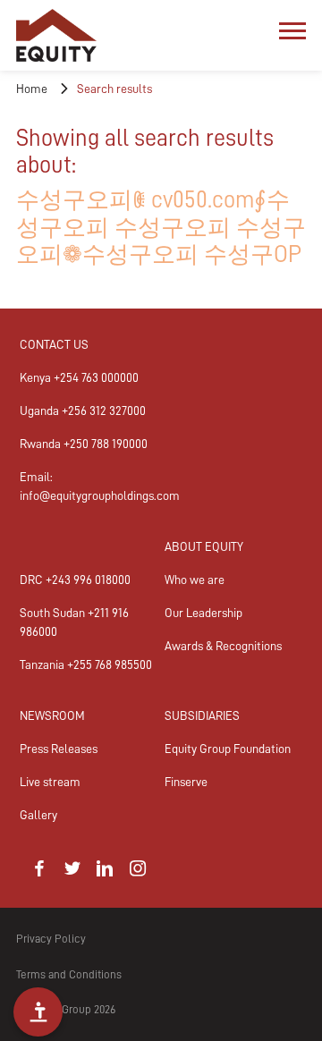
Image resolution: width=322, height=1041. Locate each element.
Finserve (186, 781)
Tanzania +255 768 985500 (86, 664)
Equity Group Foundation (228, 748)
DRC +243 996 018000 (75, 579)
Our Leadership (203, 612)
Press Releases (58, 748)
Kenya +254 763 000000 (79, 377)
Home (31, 88)
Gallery (38, 814)
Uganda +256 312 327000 (83, 410)
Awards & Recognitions (223, 645)
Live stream (50, 781)
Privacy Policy (51, 938)
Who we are (195, 579)
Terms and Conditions (69, 974)
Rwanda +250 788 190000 (84, 443)
